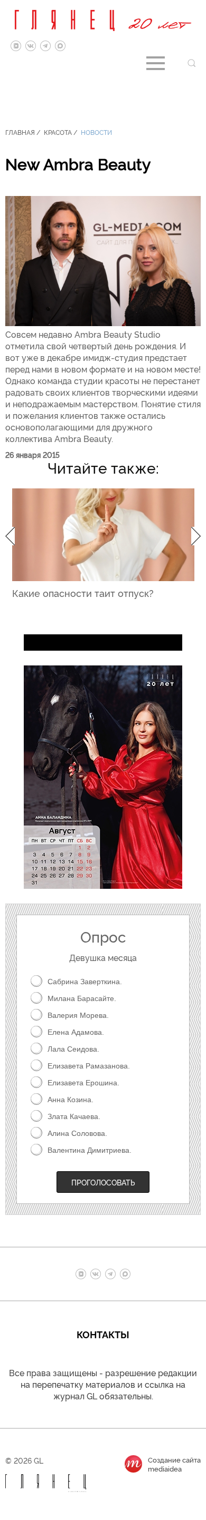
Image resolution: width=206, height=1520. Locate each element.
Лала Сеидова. (73, 1049)
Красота (58, 132)
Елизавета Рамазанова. (89, 1066)
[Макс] (60, 46)
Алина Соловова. (77, 1133)
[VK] (30, 46)
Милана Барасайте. (82, 998)
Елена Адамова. (76, 1032)
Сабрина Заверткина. (85, 981)
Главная (20, 132)
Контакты (103, 1334)
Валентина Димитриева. (90, 1150)
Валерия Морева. (78, 1015)
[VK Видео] (16, 46)
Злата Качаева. (74, 1116)
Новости (96, 132)
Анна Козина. (70, 1099)
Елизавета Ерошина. (83, 1082)
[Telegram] (45, 46)
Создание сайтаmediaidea (174, 1464)
